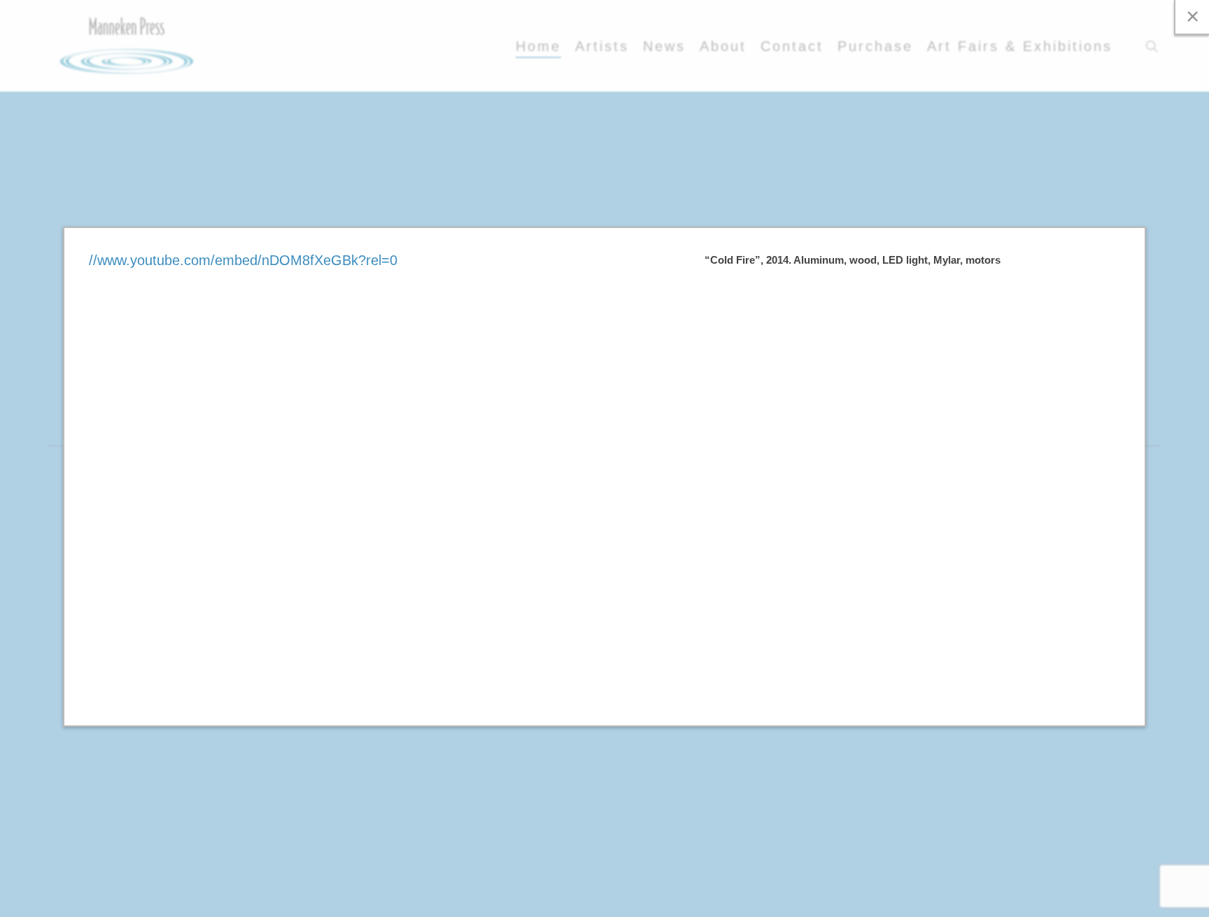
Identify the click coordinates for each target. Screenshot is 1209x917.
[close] (1191, 17)
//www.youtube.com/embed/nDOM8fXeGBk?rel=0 (243, 260)
